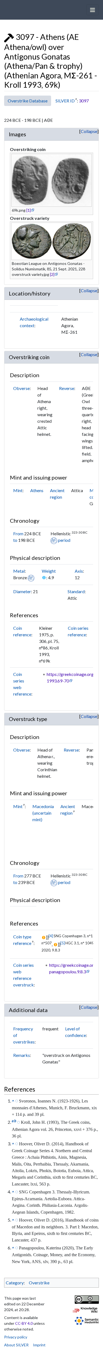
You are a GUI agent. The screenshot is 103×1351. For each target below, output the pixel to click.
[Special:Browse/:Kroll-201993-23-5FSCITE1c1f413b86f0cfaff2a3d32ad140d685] (18, 1122)
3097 (84, 100)
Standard (76, 591)
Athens (36, 490)
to (15, 540)
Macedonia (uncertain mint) (43, 813)
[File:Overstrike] (9, 37)
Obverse (21, 388)
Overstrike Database (28, 100)
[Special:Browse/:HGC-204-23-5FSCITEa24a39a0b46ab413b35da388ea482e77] (16, 1143)
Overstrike (39, 1282)
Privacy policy (15, 1337)
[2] (52, 274)
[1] (28, 210)
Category (15, 1282)
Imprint (39, 1345)
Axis (79, 570)
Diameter (22, 591)
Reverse (66, 388)
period (64, 540)
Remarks (21, 1055)
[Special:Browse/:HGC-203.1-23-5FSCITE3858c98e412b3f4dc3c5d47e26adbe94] (16, 1220)
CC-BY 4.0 (24, 1323)
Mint (18, 490)
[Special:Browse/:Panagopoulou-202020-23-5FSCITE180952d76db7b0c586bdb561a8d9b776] (16, 1247)
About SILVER (16, 1345)
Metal (19, 570)
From (18, 533)
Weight (49, 570)
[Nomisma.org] (54, 540)
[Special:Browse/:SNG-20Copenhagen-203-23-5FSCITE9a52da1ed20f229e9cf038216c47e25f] (16, 1192)
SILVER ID (65, 100)
